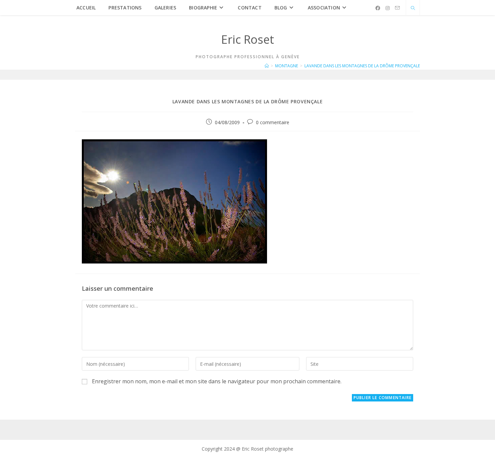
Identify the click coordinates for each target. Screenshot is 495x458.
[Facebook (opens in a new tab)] (378, 8)
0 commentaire (272, 122)
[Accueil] (267, 66)
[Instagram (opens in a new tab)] (387, 8)
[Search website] (413, 8)
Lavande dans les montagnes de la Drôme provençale (362, 66)
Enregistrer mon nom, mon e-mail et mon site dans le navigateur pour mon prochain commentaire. (216, 381)
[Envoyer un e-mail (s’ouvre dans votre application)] (397, 7)
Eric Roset (247, 39)
